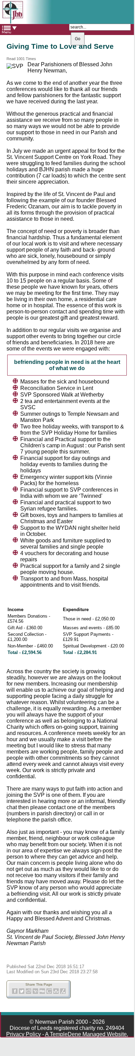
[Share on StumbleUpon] (56, 993)
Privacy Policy (23, 1034)
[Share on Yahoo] (35, 993)
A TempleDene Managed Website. (86, 1034)
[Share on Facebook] (15, 993)
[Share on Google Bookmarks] (49, 993)
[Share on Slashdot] (63, 993)
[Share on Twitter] (21, 993)
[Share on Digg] (42, 993)
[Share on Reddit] (28, 993)
